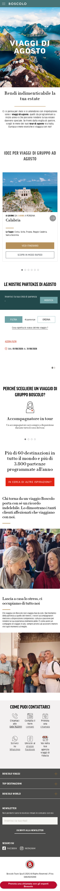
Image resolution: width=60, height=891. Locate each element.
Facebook (12, 848)
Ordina (46, 319)
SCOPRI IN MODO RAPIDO (30, 254)
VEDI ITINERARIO (30, 245)
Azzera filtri (10, 341)
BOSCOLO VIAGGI (11, 773)
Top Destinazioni (12, 783)
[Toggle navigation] (3, 3)
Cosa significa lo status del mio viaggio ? (30, 327)
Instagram (30, 848)
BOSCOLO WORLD (11, 793)
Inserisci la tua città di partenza (21, 296)
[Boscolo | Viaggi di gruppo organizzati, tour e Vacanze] (16, 3)
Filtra (13, 319)
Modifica (48, 300)
